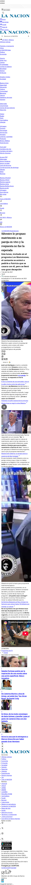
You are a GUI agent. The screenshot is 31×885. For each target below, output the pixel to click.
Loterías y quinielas (6, 137)
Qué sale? (3, 147)
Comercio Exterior (6, 67)
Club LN (4, 27)
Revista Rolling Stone (7, 186)
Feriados (3, 135)
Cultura (2, 89)
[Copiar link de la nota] (2, 356)
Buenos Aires (4, 83)
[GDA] (6, 874)
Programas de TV (7, 651)
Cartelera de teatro (6, 151)
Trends (5, 653)
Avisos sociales (5, 163)
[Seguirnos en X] (2, 829)
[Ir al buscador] (3, 12)
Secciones (5, 22)
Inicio (4, 19)
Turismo (2, 128)
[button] (15, 129)
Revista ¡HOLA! (4, 180)
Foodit (4, 25)
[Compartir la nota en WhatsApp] (4, 354)
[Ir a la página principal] (15, 17)
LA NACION (5, 231)
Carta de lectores (5, 165)
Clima (2, 48)
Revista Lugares (5, 182)
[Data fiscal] (2, 882)
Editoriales (3, 104)
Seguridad (3, 85)
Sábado (2, 170)
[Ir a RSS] (2, 839)
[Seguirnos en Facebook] (2, 823)
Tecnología (3, 130)
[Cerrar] (29, 33)
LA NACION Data (5, 50)
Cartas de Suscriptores (7, 108)
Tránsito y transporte (7, 46)
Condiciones (5, 868)
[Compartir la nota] (2, 354)
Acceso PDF (3, 157)
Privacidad (12, 868)
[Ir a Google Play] (6, 845)
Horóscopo (3, 132)
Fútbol (2, 114)
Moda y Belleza (5, 141)
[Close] (2, 744)
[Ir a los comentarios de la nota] (4, 351)
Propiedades (4, 64)
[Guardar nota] (2, 351)
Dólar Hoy (3, 60)
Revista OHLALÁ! (5, 178)
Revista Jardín (4, 188)
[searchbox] (14, 36)
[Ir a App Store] (6, 849)
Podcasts (3, 139)
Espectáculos (14, 231)
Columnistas (4, 106)
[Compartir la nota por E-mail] (7, 359)
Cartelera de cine (5, 149)
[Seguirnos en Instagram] (2, 834)
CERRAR (2, 1)
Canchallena (4, 120)
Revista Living (4, 184)
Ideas (2, 172)
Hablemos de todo (6, 97)
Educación (3, 87)
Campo (2, 62)
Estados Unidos (5, 77)
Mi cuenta (5, 30)
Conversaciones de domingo (9, 167)
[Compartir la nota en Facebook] (2, 359)
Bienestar (3, 93)
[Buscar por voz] (28, 36)
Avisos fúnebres (5, 161)
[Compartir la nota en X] (4, 359)
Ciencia (2, 95)
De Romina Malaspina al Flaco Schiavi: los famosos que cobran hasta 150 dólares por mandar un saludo (15, 604)
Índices (2, 71)
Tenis (1, 118)
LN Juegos (3, 126)
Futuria (2, 58)
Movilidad (3, 69)
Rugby (2, 116)
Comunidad (4, 91)
